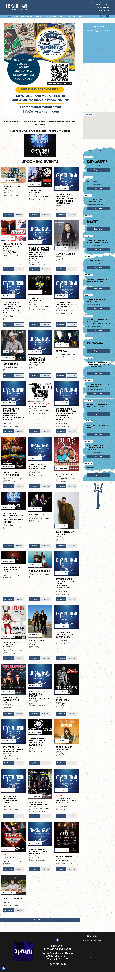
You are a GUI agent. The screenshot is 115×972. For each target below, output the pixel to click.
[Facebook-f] (101, 16)
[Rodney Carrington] (66, 679)
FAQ (68, 16)
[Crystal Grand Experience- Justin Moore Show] (66, 287)
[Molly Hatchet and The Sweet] (13, 453)
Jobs (74, 16)
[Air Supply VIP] (40, 621)
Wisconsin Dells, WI (102, 7)
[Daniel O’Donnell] (13, 885)
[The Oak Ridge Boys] (40, 559)
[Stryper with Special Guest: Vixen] (40, 285)
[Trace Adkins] (13, 837)
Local (60, 16)
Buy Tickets (8, 214)
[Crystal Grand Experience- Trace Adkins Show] (66, 781)
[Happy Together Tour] (13, 175)
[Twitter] (104, 16)
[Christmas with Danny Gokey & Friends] (13, 557)
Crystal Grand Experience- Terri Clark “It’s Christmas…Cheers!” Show (98, 322)
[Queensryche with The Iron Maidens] (40, 784)
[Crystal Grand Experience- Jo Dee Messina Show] (13, 731)
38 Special (91, 468)
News (81, 16)
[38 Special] (66, 339)
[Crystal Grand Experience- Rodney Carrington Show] (40, 676)
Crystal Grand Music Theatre (11, 195)
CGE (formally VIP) (50, 16)
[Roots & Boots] (66, 454)
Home (10, 16)
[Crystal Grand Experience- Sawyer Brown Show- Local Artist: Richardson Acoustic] (13, 393)
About (16, 16)
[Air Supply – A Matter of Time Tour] (13, 679)
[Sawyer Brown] (40, 391)
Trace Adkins (92, 181)
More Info (19, 214)
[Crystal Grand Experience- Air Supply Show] (66, 617)
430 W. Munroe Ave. (102, 5)
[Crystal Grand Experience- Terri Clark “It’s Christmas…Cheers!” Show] (66, 563)
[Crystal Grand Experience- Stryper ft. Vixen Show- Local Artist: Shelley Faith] (13, 287)
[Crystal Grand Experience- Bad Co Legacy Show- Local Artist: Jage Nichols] (13, 501)
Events (38, 16)
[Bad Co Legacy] (40, 502)
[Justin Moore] (13, 345)
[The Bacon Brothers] (40, 177)
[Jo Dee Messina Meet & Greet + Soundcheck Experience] (40, 727)
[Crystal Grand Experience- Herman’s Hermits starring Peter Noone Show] (66, 179)
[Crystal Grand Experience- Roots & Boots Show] (40, 449)
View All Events (40, 920)
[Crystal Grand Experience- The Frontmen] (40, 834)
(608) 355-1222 (104, 10)
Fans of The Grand (27, 16)
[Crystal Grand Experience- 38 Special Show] (40, 342)
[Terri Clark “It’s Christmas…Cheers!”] (13, 622)
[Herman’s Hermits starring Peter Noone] (13, 230)
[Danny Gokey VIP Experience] (66, 510)
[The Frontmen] (66, 837)
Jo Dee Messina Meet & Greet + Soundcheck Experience (96, 447)
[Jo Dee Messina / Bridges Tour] (66, 731)
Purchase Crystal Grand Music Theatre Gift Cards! (40, 130)
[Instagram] (107, 16)
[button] (2, 69)
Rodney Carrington (95, 261)
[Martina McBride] (66, 235)
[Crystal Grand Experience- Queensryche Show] (13, 781)
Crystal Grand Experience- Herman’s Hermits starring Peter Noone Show (98, 364)
